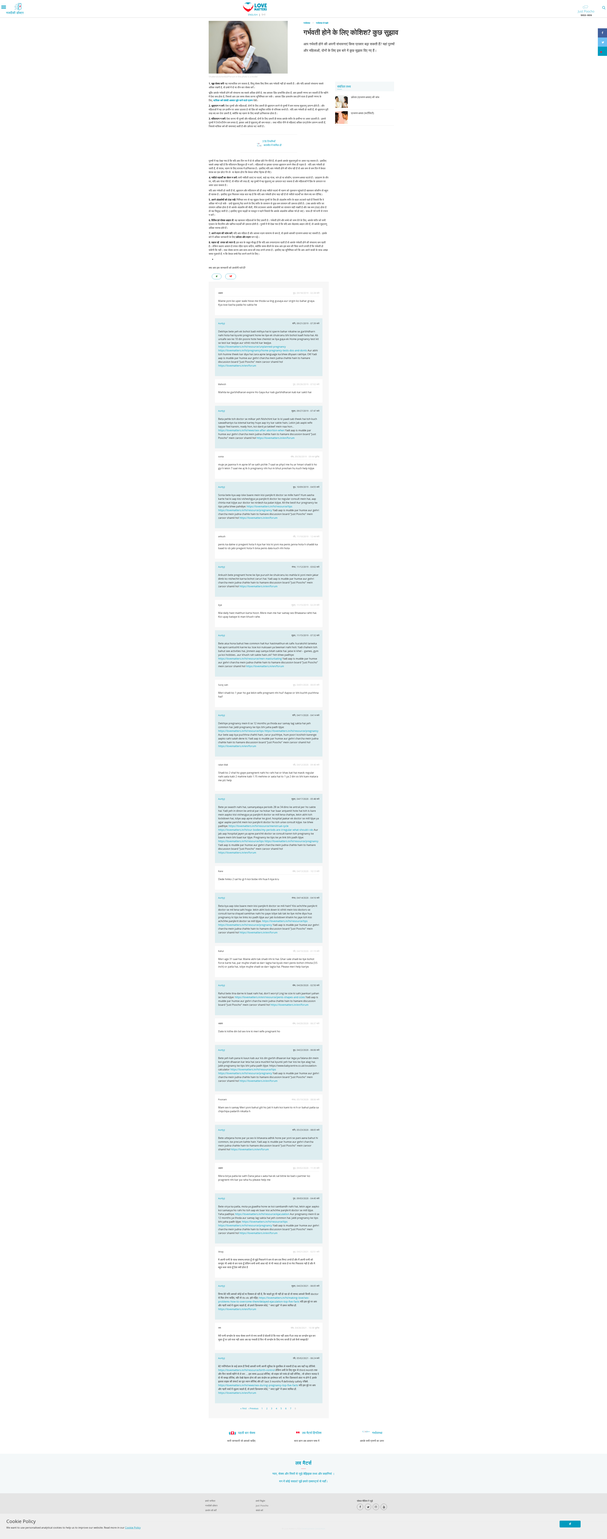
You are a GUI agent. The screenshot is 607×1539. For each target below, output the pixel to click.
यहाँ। (325, 1481)
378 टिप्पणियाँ (268, 141)
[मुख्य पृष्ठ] (255, 11)
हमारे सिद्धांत (260, 1500)
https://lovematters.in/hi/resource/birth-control (246, 1370)
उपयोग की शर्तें (210, 1510)
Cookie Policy (133, 1527)
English (253, 14)
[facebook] (360, 1507)
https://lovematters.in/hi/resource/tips (269, 506)
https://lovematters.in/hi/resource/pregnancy (245, 510)
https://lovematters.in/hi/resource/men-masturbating (250, 658)
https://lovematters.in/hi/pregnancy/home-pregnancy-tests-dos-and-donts (262, 350)
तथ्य (315, 1473)
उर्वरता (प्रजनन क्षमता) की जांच (365, 97)
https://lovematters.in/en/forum (237, 365)
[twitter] (368, 1507)
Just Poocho (262, 1505)
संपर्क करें (259, 1510)
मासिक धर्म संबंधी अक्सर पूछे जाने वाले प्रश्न (233, 100)
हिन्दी (263, 14)
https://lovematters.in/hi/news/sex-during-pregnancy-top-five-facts (258, 1385)
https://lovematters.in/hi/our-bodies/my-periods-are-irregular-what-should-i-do (265, 830)
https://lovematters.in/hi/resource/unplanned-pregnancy (252, 346)
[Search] (604, 8)
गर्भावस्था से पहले (322, 23)
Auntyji (221, 323)
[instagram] (376, 1507)
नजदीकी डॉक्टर (211, 1505)
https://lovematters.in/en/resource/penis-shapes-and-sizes (270, 997)
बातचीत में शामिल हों (273, 145)
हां (216, 276)
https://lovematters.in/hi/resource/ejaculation (262, 1214)
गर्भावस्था (307, 23)
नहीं (230, 276)
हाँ (570, 1524)
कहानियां (327, 1473)
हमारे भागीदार (210, 1500)
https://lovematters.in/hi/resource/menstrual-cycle (258, 826)
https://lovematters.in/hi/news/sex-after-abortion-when (251, 430)
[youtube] (384, 1507)
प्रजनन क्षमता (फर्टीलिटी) (362, 113)
